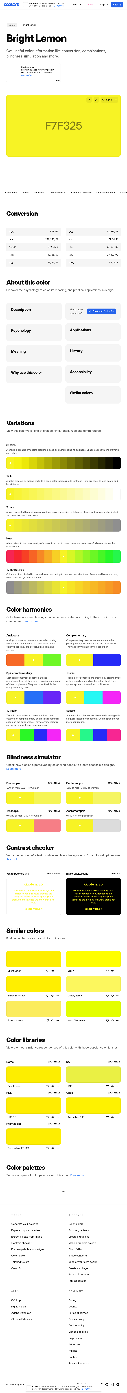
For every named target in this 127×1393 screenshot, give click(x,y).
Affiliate (72, 1350)
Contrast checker (105, 192)
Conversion (11, 192)
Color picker (18, 1255)
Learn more (30, 621)
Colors (12, 25)
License (72, 1306)
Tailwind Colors (20, 1261)
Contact (73, 1357)
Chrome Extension (22, 1319)
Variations (39, 192)
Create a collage (78, 1268)
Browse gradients (78, 1230)
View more (77, 1175)
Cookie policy (76, 1325)
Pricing (72, 1300)
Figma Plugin (18, 1306)
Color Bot (16, 1268)
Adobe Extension (21, 1312)
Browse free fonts (78, 1274)
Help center (75, 1338)
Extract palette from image (26, 1236)
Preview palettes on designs (27, 1249)
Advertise (74, 1344)
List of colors (75, 1223)
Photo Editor (75, 1249)
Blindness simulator (81, 192)
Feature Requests (78, 1363)
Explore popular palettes (25, 1230)
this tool (11, 859)
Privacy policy (76, 1319)
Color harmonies (57, 192)
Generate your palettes (24, 1223)
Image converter (78, 1255)
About (25, 192)
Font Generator (77, 1280)
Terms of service (78, 1312)
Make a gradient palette (82, 1243)
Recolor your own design (82, 1261)
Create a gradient (78, 1236)
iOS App (16, 1300)
